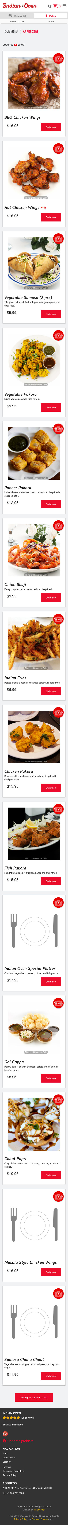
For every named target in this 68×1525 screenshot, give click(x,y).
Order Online (9, 1457)
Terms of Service (40, 1518)
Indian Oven (12, 1413)
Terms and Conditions (13, 1471)
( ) (59, 5)
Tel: (13, 1493)
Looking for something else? (34, 1397)
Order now (51, 127)
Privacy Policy (9, 1475)
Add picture (58, 58)
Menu (5, 1453)
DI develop (39, 1509)
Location (7, 1461)
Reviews (7, 1466)
